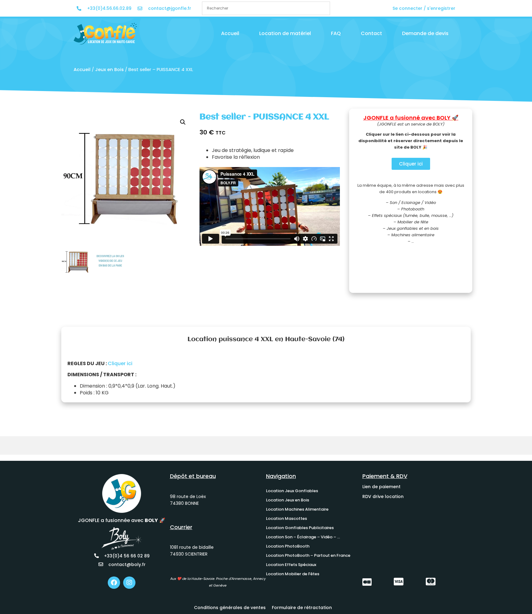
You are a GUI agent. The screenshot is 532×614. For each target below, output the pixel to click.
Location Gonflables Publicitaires (300, 528)
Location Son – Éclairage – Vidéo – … (303, 537)
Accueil (230, 33)
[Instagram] (129, 582)
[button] (182, 122)
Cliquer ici (120, 363)
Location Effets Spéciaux (291, 565)
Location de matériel (285, 33)
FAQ (336, 33)
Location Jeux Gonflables (292, 491)
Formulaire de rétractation (302, 607)
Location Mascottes (286, 518)
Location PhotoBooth (287, 546)
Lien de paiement (381, 487)
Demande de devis (425, 33)
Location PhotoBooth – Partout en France (308, 555)
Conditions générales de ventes (230, 607)
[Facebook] (114, 582)
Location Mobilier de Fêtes (292, 574)
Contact (371, 33)
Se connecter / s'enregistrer (424, 8)
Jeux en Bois (109, 69)
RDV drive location (383, 496)
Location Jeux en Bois (287, 500)
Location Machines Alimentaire (297, 509)
